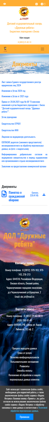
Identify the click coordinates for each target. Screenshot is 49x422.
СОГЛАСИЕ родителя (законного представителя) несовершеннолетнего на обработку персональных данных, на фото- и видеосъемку (23, 145)
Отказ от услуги (25, 353)
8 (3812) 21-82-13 (24, 42)
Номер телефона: (13, 270)
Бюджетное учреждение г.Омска (24, 31)
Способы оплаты (24, 370)
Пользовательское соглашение (24, 361)
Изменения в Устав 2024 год (13, 90)
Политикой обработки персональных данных (29, 409)
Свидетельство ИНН (10, 130)
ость (34, 136)
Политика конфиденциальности (24, 357)
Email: (18, 296)
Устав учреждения (9, 117)
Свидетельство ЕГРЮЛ (11, 123)
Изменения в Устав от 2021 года (15, 96)
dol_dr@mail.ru (27, 296)
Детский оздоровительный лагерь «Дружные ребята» (24, 25)
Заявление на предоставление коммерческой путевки (24, 166)
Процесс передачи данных (24, 348)
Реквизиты (24, 366)
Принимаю (24, 417)
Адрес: (9, 279)
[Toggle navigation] (42, 49)
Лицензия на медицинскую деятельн (17, 136)
